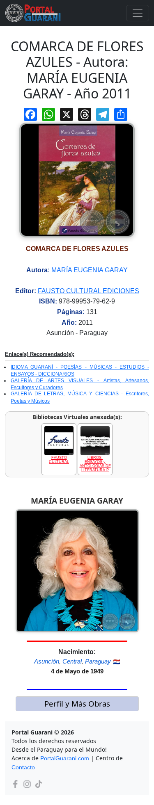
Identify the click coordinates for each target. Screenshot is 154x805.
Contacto (23, 767)
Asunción (46, 661)
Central (72, 661)
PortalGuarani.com (64, 758)
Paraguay (98, 661)
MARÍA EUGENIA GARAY (89, 270)
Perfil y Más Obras (77, 703)
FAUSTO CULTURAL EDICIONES (88, 290)
